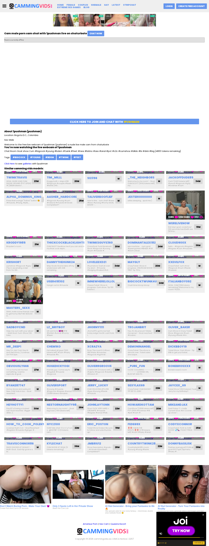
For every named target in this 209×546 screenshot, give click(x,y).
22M (117, 369)
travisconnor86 (20, 443)
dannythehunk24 (61, 262)
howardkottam (141, 405)
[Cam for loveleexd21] (104, 257)
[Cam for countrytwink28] (145, 438)
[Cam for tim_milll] (64, 172)
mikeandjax (178, 405)
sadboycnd (15, 327)
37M (77, 369)
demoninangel (139, 347)
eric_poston (97, 424)
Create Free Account (191, 6)
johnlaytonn (98, 405)
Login (169, 6)
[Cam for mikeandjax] (185, 399)
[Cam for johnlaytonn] (104, 399)
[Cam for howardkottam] (145, 399)
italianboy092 (179, 281)
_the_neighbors (141, 177)
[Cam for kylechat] (64, 438)
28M (36, 350)
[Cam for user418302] (64, 276)
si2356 (92, 178)
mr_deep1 (13, 347)
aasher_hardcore (62, 197)
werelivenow (179, 223)
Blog (86, 7)
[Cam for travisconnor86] (23, 438)
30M (36, 408)
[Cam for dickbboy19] (185, 341)
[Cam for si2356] (104, 172)
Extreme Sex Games (69, 7)
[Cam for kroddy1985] (23, 237)
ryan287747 (15, 385)
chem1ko (54, 347)
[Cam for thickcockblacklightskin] (64, 237)
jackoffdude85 (180, 177)
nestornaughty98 (61, 405)
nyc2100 (53, 424)
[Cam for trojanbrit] (145, 322)
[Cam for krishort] (23, 257)
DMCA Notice (120, 538)
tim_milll (54, 177)
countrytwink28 (142, 443)
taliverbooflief (100, 197)
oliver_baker (179, 327)
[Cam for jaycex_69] (185, 380)
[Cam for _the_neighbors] (145, 172)
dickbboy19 (177, 347)
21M (37, 244)
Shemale (96, 4)
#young (35, 157)
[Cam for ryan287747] (23, 380)
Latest (116, 4)
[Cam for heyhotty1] (23, 399)
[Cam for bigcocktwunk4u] (145, 276)
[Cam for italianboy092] (185, 276)
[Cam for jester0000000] (145, 192)
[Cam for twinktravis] (23, 172)
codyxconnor (180, 424)
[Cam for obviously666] (23, 361)
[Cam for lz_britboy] (64, 322)
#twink (64, 157)
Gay (106, 4)
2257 (131, 538)
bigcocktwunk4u (142, 281)
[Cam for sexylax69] (145, 380)
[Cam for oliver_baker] (185, 322)
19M (198, 227)
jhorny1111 (95, 327)
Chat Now (96, 33)
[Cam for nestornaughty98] (64, 399)
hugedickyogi (58, 366)
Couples (83, 4)
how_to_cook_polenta (26, 424)
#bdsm (49, 157)
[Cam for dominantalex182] (145, 237)
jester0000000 (140, 197)
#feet (77, 157)
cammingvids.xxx (102, 538)
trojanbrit (137, 327)
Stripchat (129, 4)
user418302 (55, 281)
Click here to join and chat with (104, 122)
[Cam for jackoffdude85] (185, 172)
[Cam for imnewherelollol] (104, 276)
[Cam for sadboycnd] (23, 322)
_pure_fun (136, 366)
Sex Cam (104, 523)
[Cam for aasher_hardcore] (64, 192)
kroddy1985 (16, 243)
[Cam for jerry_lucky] (104, 380)
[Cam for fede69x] (145, 419)
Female (71, 4)
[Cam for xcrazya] (104, 341)
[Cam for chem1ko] (64, 341)
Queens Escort (118, 523)
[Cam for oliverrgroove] (104, 361)
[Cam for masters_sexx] (23, 289)
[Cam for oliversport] (64, 380)
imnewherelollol (101, 281)
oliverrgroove (99, 366)
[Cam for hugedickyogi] (64, 361)
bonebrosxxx (179, 366)
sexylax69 (136, 385)
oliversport (57, 385)
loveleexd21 (96, 262)
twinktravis (16, 177)
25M (81, 200)
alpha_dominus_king (23, 197)
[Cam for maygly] (145, 257)
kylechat (54, 443)
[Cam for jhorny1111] (104, 322)
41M (158, 330)
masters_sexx (18, 308)
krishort (13, 262)
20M (76, 181)
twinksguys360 (100, 243)
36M (198, 245)
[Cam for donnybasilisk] (185, 438)
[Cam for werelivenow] (185, 205)
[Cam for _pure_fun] (145, 361)
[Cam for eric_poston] (104, 419)
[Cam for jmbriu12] (104, 438)
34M (197, 181)
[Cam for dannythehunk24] (64, 257)
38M (198, 447)
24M (160, 246)
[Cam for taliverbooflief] (104, 192)
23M (36, 181)
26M (81, 407)
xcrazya (94, 347)
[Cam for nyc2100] (64, 419)
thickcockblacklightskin (68, 243)
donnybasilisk (180, 443)
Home (60, 4)
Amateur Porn (90, 523)
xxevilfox (176, 262)
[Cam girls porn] (32, 5)
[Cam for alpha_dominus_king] (23, 192)
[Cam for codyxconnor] (185, 419)
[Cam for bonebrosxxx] (185, 361)
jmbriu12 (94, 443)
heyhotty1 (14, 405)
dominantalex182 (142, 243)
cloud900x (177, 243)
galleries (27, 163)
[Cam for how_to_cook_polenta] (23, 419)
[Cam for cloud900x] (185, 237)
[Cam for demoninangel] (145, 341)
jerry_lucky (97, 385)
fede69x (134, 424)
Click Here (9, 163)
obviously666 (17, 366)
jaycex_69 (177, 385)
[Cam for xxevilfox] (185, 257)
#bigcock (19, 157)
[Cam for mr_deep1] (23, 341)
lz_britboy (56, 327)
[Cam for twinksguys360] (104, 237)
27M (36, 369)
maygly (134, 262)
